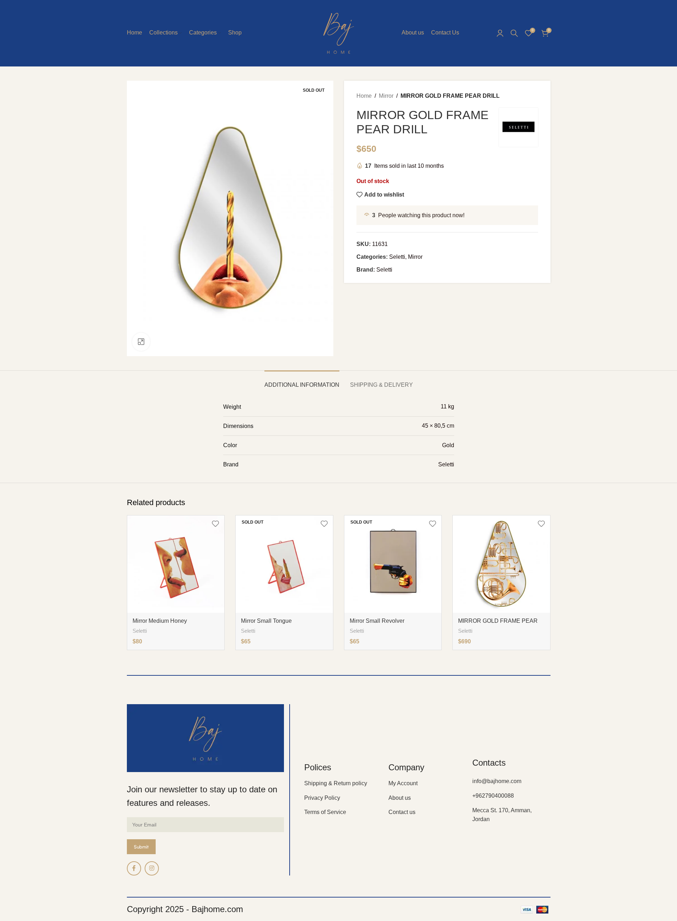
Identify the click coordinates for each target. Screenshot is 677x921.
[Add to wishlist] (215, 523)
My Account (403, 783)
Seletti (397, 257)
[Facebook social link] (134, 868)
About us (399, 798)
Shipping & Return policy (335, 783)
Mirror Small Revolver (377, 621)
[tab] (301, 381)
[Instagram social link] (152, 868)
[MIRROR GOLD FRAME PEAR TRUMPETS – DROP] (501, 564)
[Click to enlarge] (141, 341)
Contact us (401, 812)
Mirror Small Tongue (266, 621)
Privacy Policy (322, 798)
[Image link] (205, 738)
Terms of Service (325, 812)
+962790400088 (493, 796)
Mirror (386, 96)
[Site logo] (338, 33)
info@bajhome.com (496, 781)
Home (364, 96)
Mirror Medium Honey (160, 621)
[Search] (514, 33)
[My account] (500, 33)
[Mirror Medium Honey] (176, 564)
